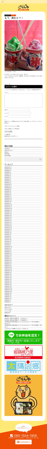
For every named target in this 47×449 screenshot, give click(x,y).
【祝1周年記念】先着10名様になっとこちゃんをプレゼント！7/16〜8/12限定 (21, 321)
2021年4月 (7, 239)
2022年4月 (7, 219)
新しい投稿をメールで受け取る (12, 128)
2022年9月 (7, 210)
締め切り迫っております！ (10, 136)
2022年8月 (7, 212)
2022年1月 (7, 224)
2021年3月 (7, 241)
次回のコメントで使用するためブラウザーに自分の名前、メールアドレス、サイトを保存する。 (23, 122)
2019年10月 (7, 270)
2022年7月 (7, 213)
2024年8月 (7, 172)
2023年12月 (7, 184)
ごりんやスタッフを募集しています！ (13, 328)
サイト (6, 116)
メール (6, 113)
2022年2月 (7, 222)
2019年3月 (7, 282)
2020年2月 (7, 263)
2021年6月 (7, 236)
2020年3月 (7, 262)
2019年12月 (7, 267)
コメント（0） (8, 84)
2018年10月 (7, 291)
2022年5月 (7, 217)
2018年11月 (7, 289)
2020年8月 (7, 253)
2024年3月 (7, 179)
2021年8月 (7, 232)
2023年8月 (7, 191)
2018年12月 (7, 288)
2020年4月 (7, 260)
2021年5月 (7, 238)
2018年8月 (7, 295)
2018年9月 (7, 293)
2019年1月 (7, 286)
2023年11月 (7, 186)
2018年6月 (7, 298)
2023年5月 (7, 196)
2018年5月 (7, 300)
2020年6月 (7, 257)
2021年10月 (7, 229)
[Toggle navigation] (2, 1)
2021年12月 (7, 225)
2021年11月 (7, 227)
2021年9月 (7, 231)
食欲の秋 (8, 134)
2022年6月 (7, 215)
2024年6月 (7, 175)
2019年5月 (7, 279)
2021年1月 (7, 244)
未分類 (6, 312)
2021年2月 (7, 243)
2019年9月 (7, 272)
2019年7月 (7, 276)
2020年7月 (7, 255)
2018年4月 (7, 301)
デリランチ (7, 309)
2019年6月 (7, 277)
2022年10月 (7, 208)
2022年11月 (7, 206)
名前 (6, 109)
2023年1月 (7, 203)
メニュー (13, 15)
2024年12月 (7, 167)
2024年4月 (7, 177)
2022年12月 (7, 205)
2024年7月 (7, 174)
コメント (6, 92)
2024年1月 (7, 182)
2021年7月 (7, 234)
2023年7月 (7, 193)
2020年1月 (7, 265)
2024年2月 (7, 181)
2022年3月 (7, 220)
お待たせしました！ (9, 150)
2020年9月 (7, 251)
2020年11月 (7, 248)
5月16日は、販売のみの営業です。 (12, 318)
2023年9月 (7, 189)
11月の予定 (7, 153)
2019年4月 (7, 281)
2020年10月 (7, 250)
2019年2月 (7, 284)
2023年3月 (7, 200)
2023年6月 (7, 194)
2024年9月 (7, 170)
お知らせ (6, 152)
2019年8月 (7, 274)
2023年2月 (7, 201)
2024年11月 (7, 168)
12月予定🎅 (7, 148)
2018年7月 (7, 296)
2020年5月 (7, 258)
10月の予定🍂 (8, 155)
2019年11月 (7, 269)
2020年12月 (7, 246)
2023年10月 (7, 187)
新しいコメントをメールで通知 (12, 126)
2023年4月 (7, 198)
